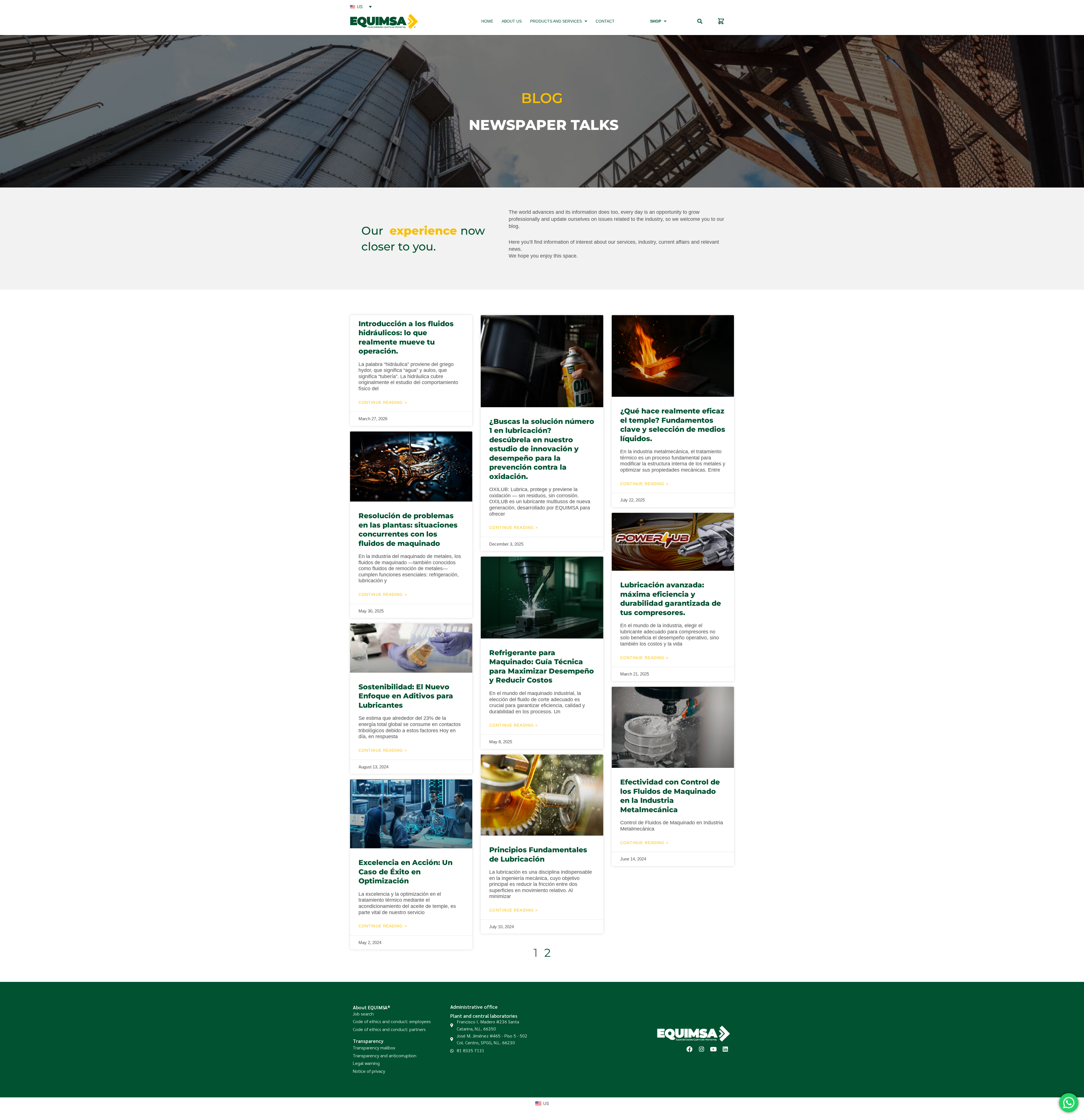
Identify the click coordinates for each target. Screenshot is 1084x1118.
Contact (605, 21)
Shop (655, 21)
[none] (361, 6)
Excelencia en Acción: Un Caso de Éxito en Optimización (406, 871)
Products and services (556, 21)
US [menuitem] (360, 6)
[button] (699, 21)
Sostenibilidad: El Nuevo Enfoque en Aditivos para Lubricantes (406, 696)
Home (487, 21)
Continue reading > (383, 402)
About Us (512, 21)
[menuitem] (361, 6)
